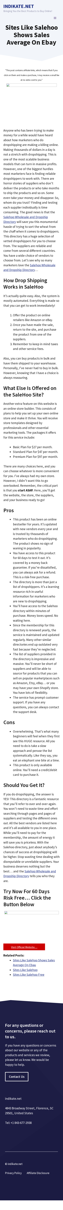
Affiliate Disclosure (38, 1173)
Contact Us (17, 1077)
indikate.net (18, 6)
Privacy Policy (13, 1173)
